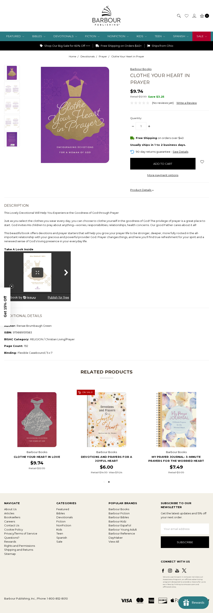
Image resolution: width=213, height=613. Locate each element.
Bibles (37, 36)
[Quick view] (62, 394)
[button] (5, 306)
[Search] (178, 16)
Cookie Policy (13, 529)
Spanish (179, 36)
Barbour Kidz (117, 521)
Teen (158, 36)
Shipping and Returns (18, 549)
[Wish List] (186, 16)
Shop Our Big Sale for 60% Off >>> (67, 45)
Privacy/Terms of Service (20, 533)
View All (114, 541)
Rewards (10, 541)
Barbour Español (120, 525)
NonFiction (117, 36)
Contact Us (11, 525)
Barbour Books (119, 509)
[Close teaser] (12, 286)
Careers (9, 521)
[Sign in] (194, 16)
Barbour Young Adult (123, 529)
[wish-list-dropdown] (202, 162)
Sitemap (10, 553)
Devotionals (63, 36)
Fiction (91, 36)
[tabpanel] (37, 433)
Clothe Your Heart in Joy (37, 456)
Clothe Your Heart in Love (106, 456)
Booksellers (12, 517)
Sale (200, 36)
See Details (180, 151)
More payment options (162, 175)
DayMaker (116, 537)
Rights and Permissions (19, 545)
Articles (9, 513)
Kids (140, 36)
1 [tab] (104, 482)
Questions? (11, 537)
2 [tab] (109, 482)
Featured (13, 36)
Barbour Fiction (119, 513)
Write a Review (186, 102)
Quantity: (136, 118)
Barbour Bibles (119, 517)
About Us (10, 509)
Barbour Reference (122, 533)
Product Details (141, 190)
